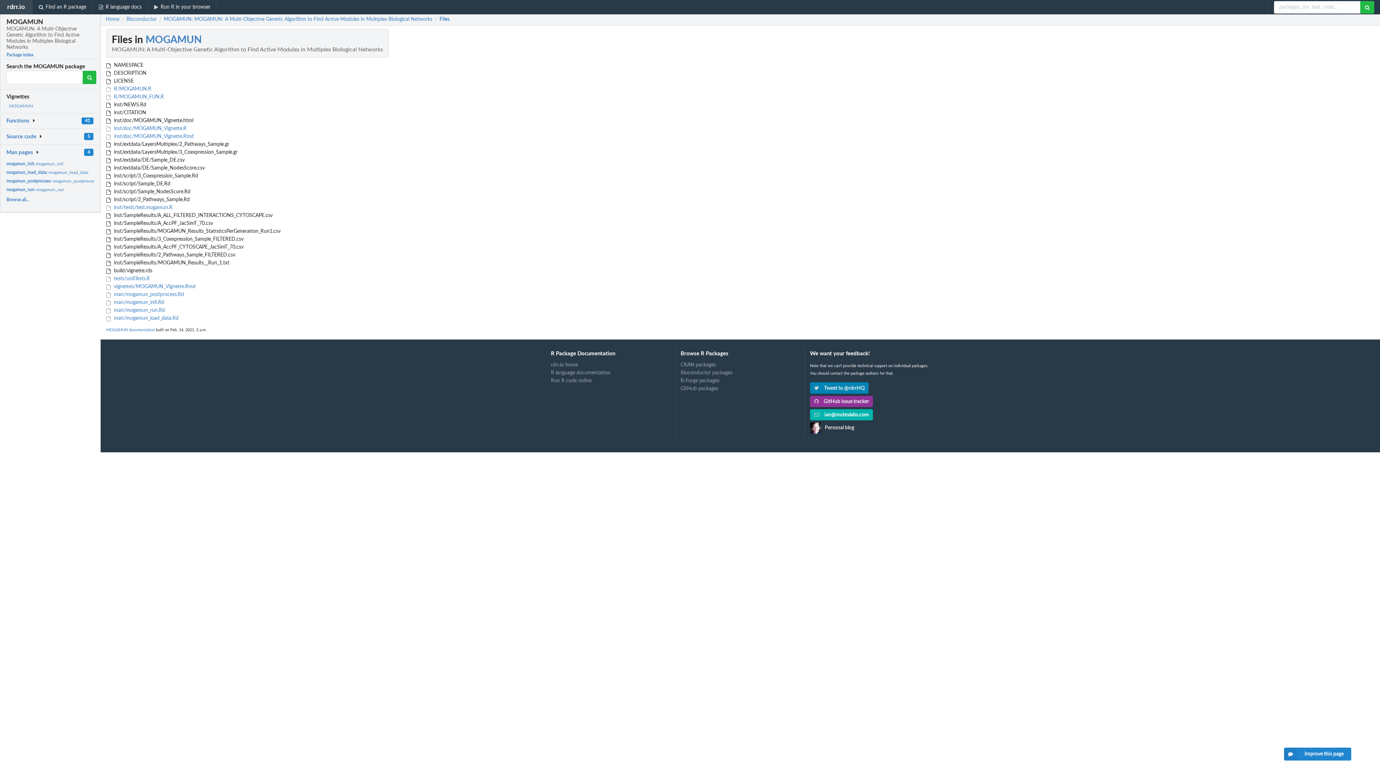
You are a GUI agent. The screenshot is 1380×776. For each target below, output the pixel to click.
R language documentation (581, 372)
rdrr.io (16, 7)
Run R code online (571, 380)
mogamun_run (35, 190)
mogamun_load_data (47, 172)
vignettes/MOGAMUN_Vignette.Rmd (154, 286)
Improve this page (1324, 754)
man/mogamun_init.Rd (138, 302)
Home (112, 19)
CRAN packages (698, 365)
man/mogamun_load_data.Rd (145, 318)
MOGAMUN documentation (130, 330)
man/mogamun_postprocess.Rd (148, 294)
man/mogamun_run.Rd (138, 310)
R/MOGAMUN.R (131, 89)
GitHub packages (699, 388)
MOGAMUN (21, 106)
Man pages (19, 152)
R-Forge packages (700, 380)
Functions (17, 121)
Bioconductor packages (706, 372)
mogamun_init (34, 164)
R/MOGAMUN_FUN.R (138, 97)
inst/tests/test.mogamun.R (142, 207)
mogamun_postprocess (51, 181)
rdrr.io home (564, 365)
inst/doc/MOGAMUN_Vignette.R (149, 128)
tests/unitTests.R (131, 278)
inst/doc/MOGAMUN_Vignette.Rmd (153, 136)
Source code (21, 136)
